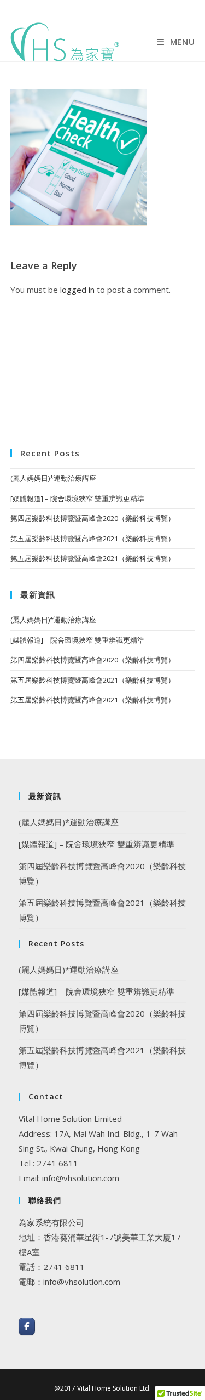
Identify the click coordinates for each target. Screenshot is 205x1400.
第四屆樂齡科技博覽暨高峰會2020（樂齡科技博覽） (92, 518)
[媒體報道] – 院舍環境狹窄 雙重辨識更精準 (77, 498)
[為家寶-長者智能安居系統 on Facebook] (27, 1326)
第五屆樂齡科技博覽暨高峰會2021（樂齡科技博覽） (92, 538)
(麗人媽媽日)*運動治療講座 (53, 478)
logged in (77, 289)
